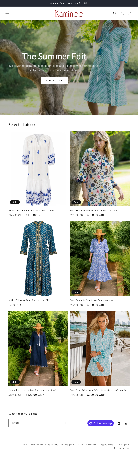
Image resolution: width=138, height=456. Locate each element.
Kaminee (35, 445)
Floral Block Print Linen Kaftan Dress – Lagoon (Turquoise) (99, 390)
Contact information (87, 445)
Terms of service (122, 448)
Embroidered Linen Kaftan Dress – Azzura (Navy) (32, 390)
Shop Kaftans (54, 80)
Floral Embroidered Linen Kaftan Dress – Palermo (94, 210)
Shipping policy (107, 445)
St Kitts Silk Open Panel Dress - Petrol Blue (29, 300)
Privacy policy (68, 445)
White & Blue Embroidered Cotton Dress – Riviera (32, 210)
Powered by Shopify (49, 445)
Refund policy (123, 445)
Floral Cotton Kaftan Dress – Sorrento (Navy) (92, 300)
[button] (7, 13)
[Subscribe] (65, 423)
